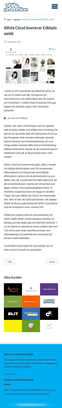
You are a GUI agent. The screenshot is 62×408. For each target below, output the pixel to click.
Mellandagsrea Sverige (21, 394)
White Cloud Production (34, 405)
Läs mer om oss (10, 374)
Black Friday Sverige (41, 394)
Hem (9, 19)
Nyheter (17, 19)
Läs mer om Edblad (17, 118)
